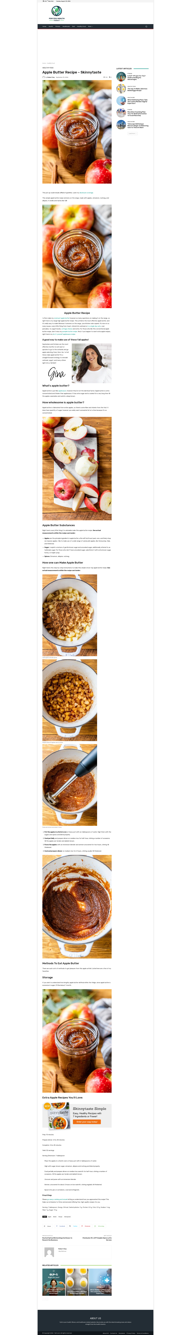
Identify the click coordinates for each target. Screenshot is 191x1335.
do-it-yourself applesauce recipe (64, 334)
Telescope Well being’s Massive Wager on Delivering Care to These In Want (138, 125)
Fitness (53, 1287)
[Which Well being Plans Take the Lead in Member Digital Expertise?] (100, 1282)
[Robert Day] (44, 77)
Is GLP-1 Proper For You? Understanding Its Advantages (54, 1291)
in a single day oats (94, 326)
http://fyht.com (62, 1251)
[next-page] (47, 1299)
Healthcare (100, 1287)
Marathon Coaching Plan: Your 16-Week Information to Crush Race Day (137, 113)
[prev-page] (43, 1299)
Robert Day (51, 77)
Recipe (60, 1216)
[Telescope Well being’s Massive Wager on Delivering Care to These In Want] (121, 125)
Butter (55, 1216)
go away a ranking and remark (57, 1199)
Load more (132, 133)
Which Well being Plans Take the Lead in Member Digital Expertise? (100, 1291)
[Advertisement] (95, 45)
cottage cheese (66, 329)
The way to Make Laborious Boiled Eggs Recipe (77, 1292)
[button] (146, 26)
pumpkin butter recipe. (69, 331)
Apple (49, 1216)
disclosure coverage (86, 193)
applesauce (62, 391)
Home (44, 63)
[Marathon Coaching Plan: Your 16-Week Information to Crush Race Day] (121, 113)
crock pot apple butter (61, 318)
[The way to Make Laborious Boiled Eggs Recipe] (77, 1282)
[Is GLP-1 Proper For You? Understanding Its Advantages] (53, 1282)
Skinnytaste (67, 1216)
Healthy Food (51, 63)
